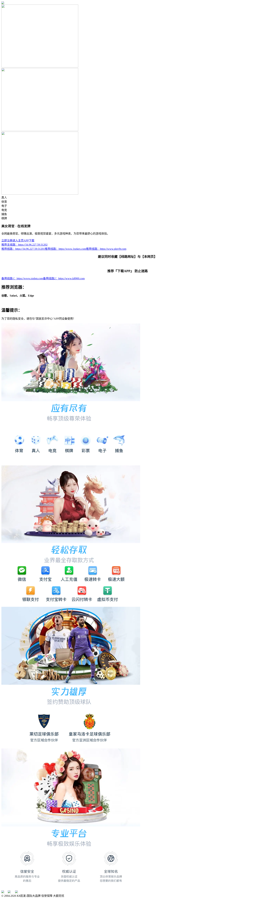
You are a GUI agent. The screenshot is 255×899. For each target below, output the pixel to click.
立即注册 (6, 240)
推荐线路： (23, 248)
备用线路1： (22, 278)
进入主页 (18, 240)
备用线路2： (64, 278)
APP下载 (29, 240)
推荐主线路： (24, 244)
